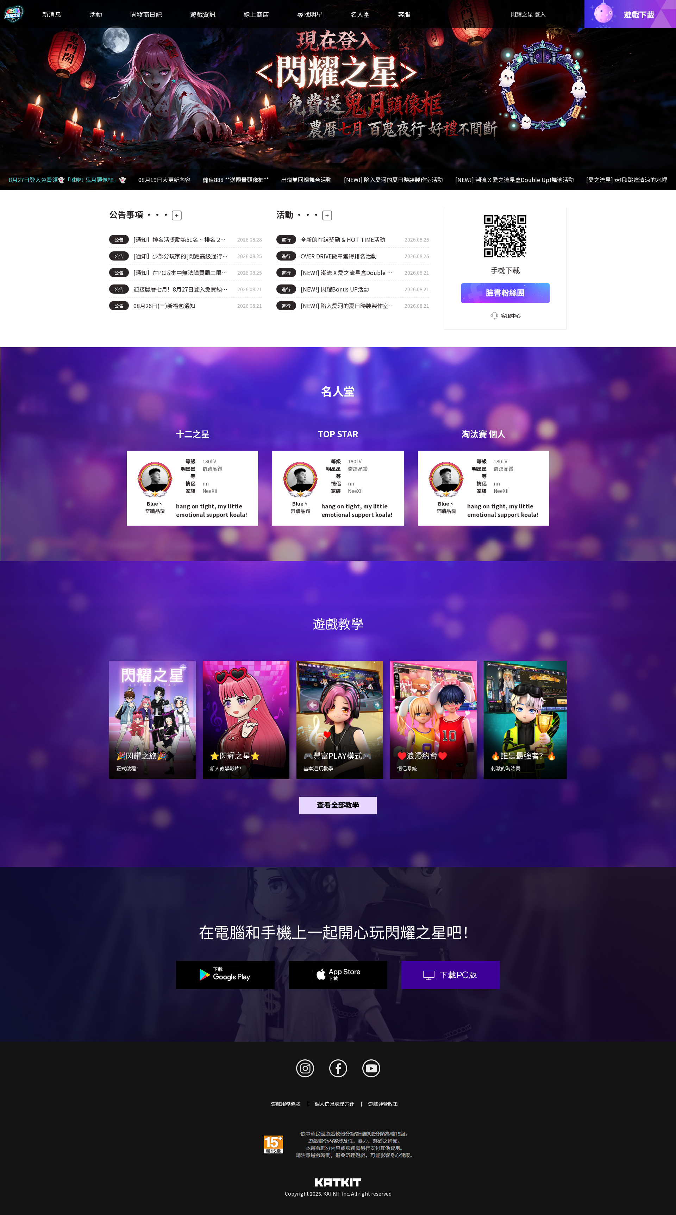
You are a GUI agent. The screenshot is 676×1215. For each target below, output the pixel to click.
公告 (119, 239)
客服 (404, 14)
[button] (667, 95)
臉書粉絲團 (505, 292)
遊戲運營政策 (383, 1103)
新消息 (51, 14)
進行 (286, 239)
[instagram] (305, 1068)
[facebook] (338, 1068)
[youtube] (371, 1068)
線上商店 (256, 14)
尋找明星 (310, 14)
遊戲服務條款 (286, 1103)
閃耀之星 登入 (528, 14)
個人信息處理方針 (334, 1103)
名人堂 (360, 14)
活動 (95, 14)
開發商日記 (146, 14)
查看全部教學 (338, 805)
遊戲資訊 (202, 14)
